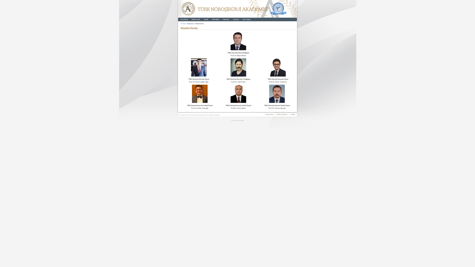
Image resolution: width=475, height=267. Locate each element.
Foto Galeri (247, 20)
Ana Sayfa (184, 20)
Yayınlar (236, 20)
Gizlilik (293, 114)
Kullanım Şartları (282, 114)
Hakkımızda (196, 20)
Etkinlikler (215, 20)
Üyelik (206, 20)
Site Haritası (269, 114)
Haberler (226, 20)
